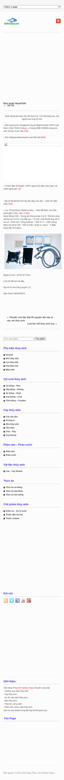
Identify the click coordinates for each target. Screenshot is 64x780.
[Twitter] (11, 600)
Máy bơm (10, 369)
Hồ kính (9, 354)
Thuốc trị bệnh (12, 518)
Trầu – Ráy (11, 431)
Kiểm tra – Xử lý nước (16, 510)
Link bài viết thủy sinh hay (42, 323)
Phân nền (10, 451)
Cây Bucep (11, 435)
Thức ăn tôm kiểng (14, 494)
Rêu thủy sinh (12, 423)
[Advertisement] (32, 67)
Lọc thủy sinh (12, 362)
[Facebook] (17, 600)
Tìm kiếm (40, 339)
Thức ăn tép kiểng (14, 490)
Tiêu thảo (10, 427)
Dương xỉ (10, 420)
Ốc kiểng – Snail (13, 393)
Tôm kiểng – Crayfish (16, 400)
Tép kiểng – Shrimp (15, 389)
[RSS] (6, 600)
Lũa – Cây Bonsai (14, 471)
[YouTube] (23, 600)
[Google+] (29, 600)
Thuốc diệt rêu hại (14, 514)
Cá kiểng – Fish (13, 385)
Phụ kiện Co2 (12, 365)
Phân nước (11, 454)
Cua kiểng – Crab (14, 396)
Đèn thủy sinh (12, 358)
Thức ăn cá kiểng (14, 487)
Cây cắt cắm (12, 416)
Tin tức (10, 105)
